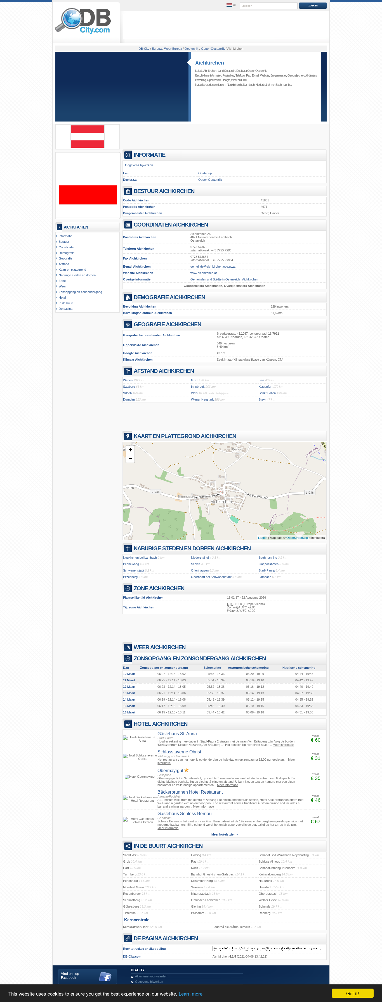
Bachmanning (283, 84)
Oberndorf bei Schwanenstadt (211, 577)
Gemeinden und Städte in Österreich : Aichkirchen (224, 279)
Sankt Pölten (267, 393)
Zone (62, 280)
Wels (194, 393)
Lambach (265, 577)
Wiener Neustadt (202, 399)
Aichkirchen (209, 63)
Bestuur (64, 241)
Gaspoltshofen (269, 564)
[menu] (231, 5)
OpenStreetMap (297, 537)
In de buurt (66, 303)
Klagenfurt (265, 386)
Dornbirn (129, 399)
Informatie (65, 236)
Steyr (262, 399)
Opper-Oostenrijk (210, 179)
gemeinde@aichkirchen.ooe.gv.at (212, 266)
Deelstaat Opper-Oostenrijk (251, 70)
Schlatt (195, 564)
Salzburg (129, 386)
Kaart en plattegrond (72, 269)
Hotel (244, 80)
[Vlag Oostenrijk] (87, 147)
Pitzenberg (130, 577)
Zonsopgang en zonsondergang (80, 292)
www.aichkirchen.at (203, 273)
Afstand (64, 264)
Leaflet (262, 537)
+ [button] (130, 449)
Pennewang (131, 564)
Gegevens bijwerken (139, 165)
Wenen (128, 380)
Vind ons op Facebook (70, 976)
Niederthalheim (264, 84)
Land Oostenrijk (226, 70)
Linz (261, 380)
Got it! (352, 993)
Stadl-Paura (267, 570)
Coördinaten (67, 247)
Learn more (190, 993)
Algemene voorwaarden (151, 976)
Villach (127, 393)
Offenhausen (200, 570)
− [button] (130, 458)
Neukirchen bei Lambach (240, 84)
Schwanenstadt (133, 570)
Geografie (65, 258)
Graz (194, 380)
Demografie (66, 252)
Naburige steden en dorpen (77, 275)
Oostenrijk (205, 173)
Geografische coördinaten (301, 75)
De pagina (65, 308)
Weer (234, 80)
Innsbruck (198, 386)
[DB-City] (83, 33)
